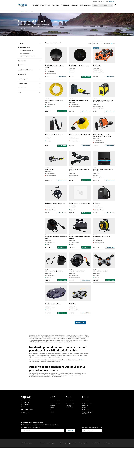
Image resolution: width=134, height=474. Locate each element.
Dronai (24, 11)
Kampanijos (55, 5)
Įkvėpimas (74, 5)
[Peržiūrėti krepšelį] (115, 5)
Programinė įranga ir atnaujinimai (87, 412)
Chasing (81, 359)
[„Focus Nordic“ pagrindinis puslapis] (22, 5)
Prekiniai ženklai (45, 5)
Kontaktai (100, 1)
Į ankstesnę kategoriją (25, 47)
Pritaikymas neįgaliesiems (69, 406)
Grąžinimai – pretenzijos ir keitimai (67, 443)
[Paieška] (111, 5)
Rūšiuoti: (89, 43)
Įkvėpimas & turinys (87, 403)
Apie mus (95, 1)
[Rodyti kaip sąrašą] (114, 43)
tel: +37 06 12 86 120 (55, 403)
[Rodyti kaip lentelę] (112, 43)
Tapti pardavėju (70, 403)
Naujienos (105, 1)
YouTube (52, 409)
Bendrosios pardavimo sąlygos (47, 443)
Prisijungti (112, 1)
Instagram (52, 405)
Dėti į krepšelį (87, 76)
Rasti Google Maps (26, 413)
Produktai (35, 5)
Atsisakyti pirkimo (83, 443)
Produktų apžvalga (85, 5)
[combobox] (102, 5)
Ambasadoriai (65, 5)
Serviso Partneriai (96, 443)
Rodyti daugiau (80, 322)
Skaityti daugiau (22, 29)
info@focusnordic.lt (54, 400)
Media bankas (85, 409)
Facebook (52, 407)
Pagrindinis (20, 11)
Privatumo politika (108, 443)
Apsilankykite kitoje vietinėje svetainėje (92, 427)
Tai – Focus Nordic (70, 400)
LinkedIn (52, 412)
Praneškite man (62, 76)
